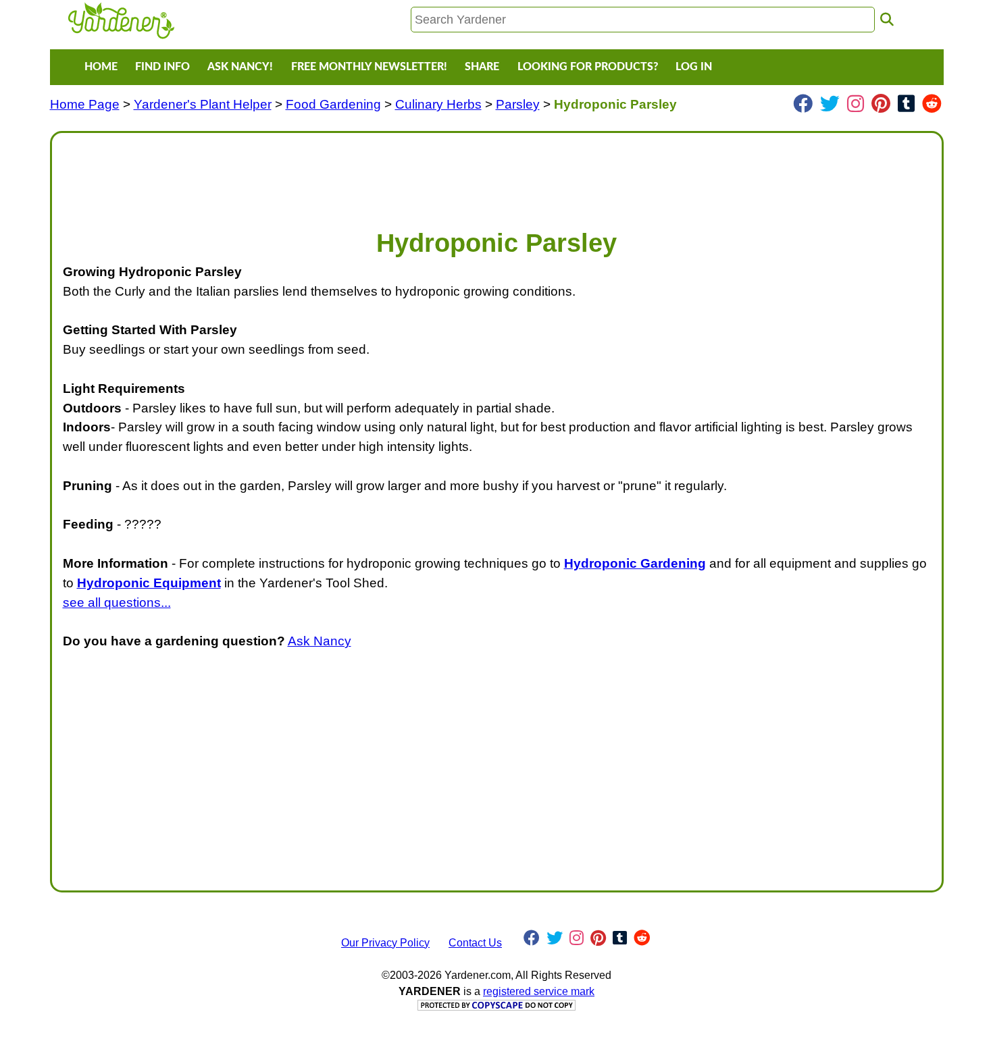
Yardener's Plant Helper (203, 104)
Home (101, 66)
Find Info (162, 66)
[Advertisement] (468, 174)
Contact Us (475, 942)
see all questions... (117, 602)
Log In (694, 66)
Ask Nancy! (240, 66)
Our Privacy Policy (385, 942)
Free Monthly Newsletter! (369, 66)
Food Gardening (333, 104)
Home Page (85, 104)
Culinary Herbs (438, 104)
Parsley (518, 104)
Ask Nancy (319, 641)
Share (482, 66)
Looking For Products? (587, 66)
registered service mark (538, 991)
